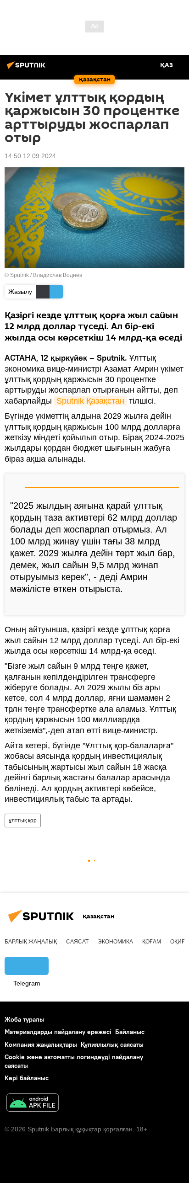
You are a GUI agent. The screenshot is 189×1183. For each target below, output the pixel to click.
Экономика (115, 941)
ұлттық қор (23, 820)
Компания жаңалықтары (41, 1044)
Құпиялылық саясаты (112, 1044)
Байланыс (130, 1032)
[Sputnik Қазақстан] (27, 68)
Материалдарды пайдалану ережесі (58, 1032)
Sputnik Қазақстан (90, 400)
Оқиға (179, 941)
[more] (174, 605)
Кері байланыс (27, 1078)
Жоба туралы (24, 1019)
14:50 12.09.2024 (30, 156)
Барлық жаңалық (31, 941)
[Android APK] (32, 1103)
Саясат (77, 941)
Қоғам (151, 941)
